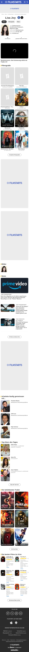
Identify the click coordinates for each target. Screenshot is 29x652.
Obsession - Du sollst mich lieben (10, 571)
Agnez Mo (13, 457)
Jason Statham (14, 469)
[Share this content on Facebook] (18, 17)
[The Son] (21, 76)
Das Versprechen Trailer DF (7, 526)
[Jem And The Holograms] (7, 76)
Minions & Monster (22, 585)
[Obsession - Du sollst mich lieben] (3, 573)
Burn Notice (21, 149)
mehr (16, 28)
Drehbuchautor (11, 14)
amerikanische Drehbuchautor (20, 14)
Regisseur (12, 28)
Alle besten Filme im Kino (14, 600)
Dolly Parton (14, 444)
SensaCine (19, 631)
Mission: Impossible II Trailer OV (21, 507)
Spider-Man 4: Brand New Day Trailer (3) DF (7, 544)
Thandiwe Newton (15, 400)
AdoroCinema (19, 633)
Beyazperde (6, 633)
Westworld (7, 127)
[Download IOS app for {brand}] (12, 622)
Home (3, 14)
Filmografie (6, 65)
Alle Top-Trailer (14, 549)
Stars (6, 14)
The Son (21, 85)
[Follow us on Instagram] (17, 613)
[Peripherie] (21, 118)
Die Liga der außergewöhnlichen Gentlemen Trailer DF (21, 526)
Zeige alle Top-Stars (14, 484)
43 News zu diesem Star (14, 336)
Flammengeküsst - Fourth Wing (7, 106)
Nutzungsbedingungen (21, 640)
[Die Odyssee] (17, 573)
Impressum (12, 640)
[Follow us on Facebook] (8, 613)
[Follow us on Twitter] (12, 613)
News (4, 276)
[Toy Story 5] (17, 559)
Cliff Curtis (13, 413)
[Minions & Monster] (17, 587)
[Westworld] (7, 118)
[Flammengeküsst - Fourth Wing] (7, 97)
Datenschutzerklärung (10, 641)
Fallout (21, 106)
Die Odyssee (23, 570)
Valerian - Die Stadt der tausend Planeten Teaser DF (21, 544)
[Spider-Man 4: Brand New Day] (3, 559)
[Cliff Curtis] (5, 419)
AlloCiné (5, 631)
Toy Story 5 (23, 556)
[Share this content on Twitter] (22, 17)
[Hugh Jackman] (5, 432)
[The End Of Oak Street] (3, 587)
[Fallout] (21, 97)
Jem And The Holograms (7, 85)
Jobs (8, 640)
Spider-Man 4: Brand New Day (10, 557)
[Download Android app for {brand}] (17, 622)
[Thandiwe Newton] (5, 406)
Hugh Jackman (14, 426)
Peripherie (21, 127)
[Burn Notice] (21, 139)
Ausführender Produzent (16, 27)
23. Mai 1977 (19, 31)
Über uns (4, 640)
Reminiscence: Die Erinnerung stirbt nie (7, 149)
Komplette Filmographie (14, 154)
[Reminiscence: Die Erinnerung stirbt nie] (7, 139)
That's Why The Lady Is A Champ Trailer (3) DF (7, 507)
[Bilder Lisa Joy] (4, 269)
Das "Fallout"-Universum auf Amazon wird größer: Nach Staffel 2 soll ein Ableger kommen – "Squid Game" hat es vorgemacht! (22, 324)
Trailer (7, 567)
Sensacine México (13, 635)
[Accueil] (13, 2)
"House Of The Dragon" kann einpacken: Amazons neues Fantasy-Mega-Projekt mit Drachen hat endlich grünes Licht (22, 310)
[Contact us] (21, 613)
